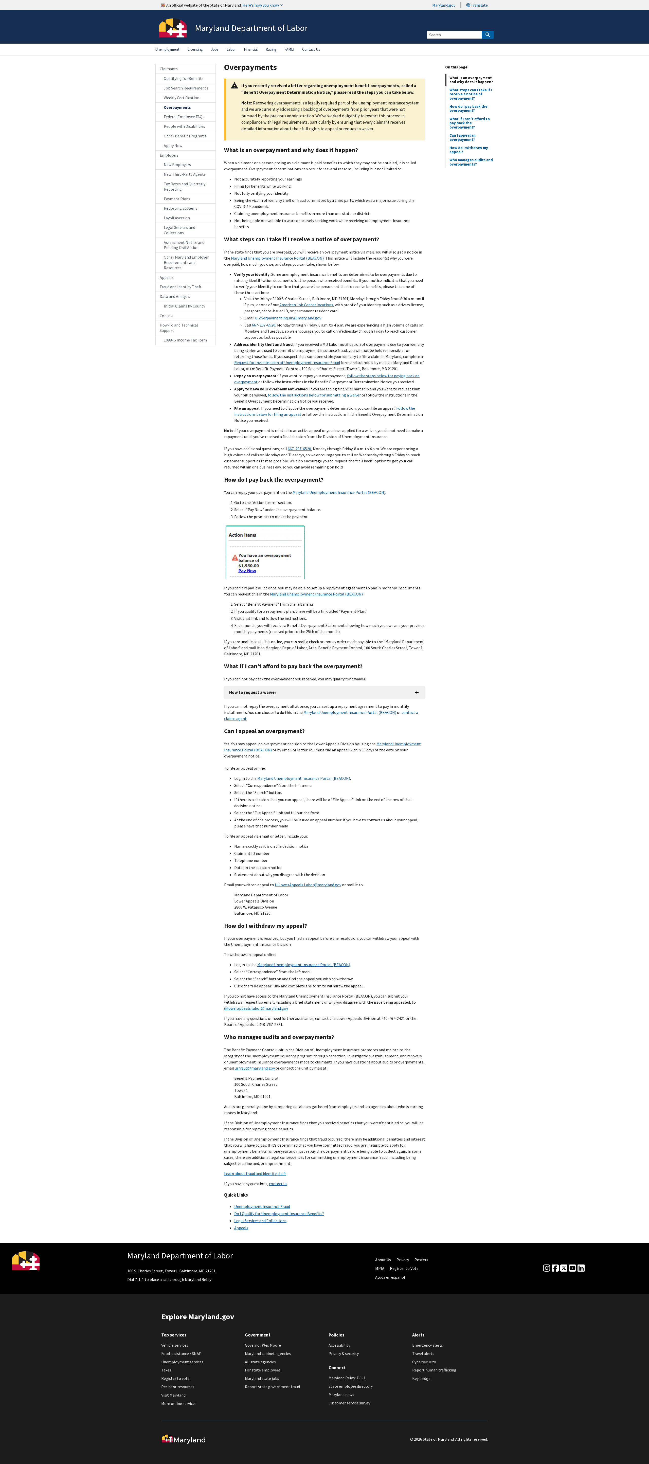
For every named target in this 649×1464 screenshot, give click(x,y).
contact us (278, 1183)
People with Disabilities (184, 126)
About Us (383, 1259)
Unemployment (167, 49)
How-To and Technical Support (179, 327)
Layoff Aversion (177, 217)
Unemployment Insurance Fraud (262, 1206)
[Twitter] (563, 1268)
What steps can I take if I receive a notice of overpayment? (470, 94)
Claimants (169, 68)
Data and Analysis (175, 296)
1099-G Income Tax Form (185, 339)
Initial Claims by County (184, 306)
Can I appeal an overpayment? (462, 137)
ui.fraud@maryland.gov (255, 1068)
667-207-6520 (263, 325)
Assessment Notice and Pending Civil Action (184, 245)
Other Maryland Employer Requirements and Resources (186, 262)
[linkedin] (581, 1268)
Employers (169, 155)
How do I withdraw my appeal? (468, 149)
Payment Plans (177, 198)
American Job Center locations (306, 304)
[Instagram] (546, 1268)
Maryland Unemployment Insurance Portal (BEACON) (277, 258)
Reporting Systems (180, 208)
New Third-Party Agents (185, 174)
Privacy (402, 1259)
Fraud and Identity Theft (180, 286)
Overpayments (177, 107)
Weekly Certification (181, 97)
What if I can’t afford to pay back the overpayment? (469, 123)
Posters (421, 1259)
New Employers (177, 164)
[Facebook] (555, 1268)
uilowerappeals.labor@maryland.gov (256, 1008)
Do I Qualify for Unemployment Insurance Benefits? (279, 1213)
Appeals (167, 277)
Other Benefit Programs (185, 135)
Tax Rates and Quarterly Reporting (184, 186)
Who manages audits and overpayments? (471, 162)
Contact (167, 315)
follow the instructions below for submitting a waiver (314, 394)
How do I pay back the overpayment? (468, 108)
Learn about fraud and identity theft (255, 1173)
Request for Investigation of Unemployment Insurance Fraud (287, 362)
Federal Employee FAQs (184, 116)
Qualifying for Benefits (184, 78)
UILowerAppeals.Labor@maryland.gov (308, 884)
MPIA (379, 1268)
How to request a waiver (252, 692)
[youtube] (572, 1268)
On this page (456, 67)
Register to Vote (404, 1268)
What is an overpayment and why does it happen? (471, 79)
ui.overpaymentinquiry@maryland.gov (288, 317)
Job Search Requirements (186, 88)
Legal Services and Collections (179, 230)
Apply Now (173, 145)
